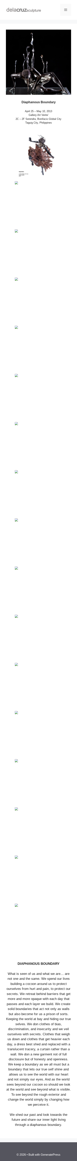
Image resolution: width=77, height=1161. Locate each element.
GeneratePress (50, 1154)
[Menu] (65, 10)
